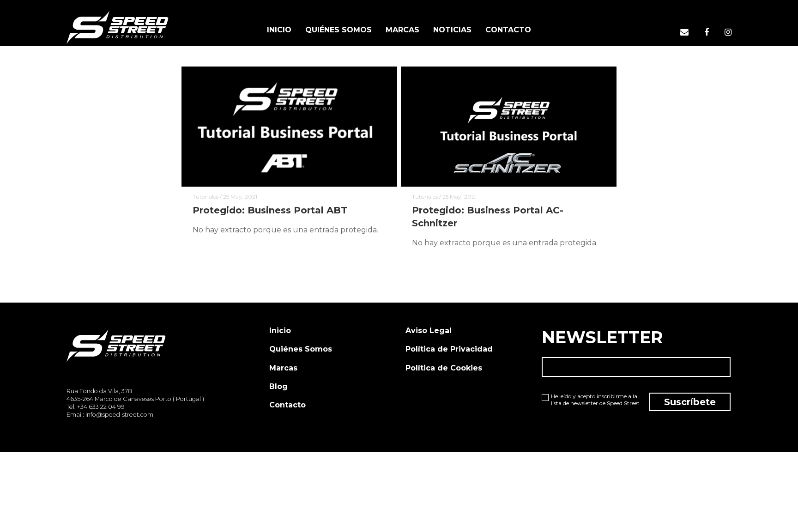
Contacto (287, 405)
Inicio (280, 330)
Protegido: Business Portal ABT (270, 210)
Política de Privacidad (449, 349)
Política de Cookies (443, 368)
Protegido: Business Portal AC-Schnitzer (487, 217)
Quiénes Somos (300, 349)
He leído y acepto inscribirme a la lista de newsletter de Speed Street (595, 400)
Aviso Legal (428, 330)
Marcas (283, 368)
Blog (278, 386)
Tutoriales (205, 196)
